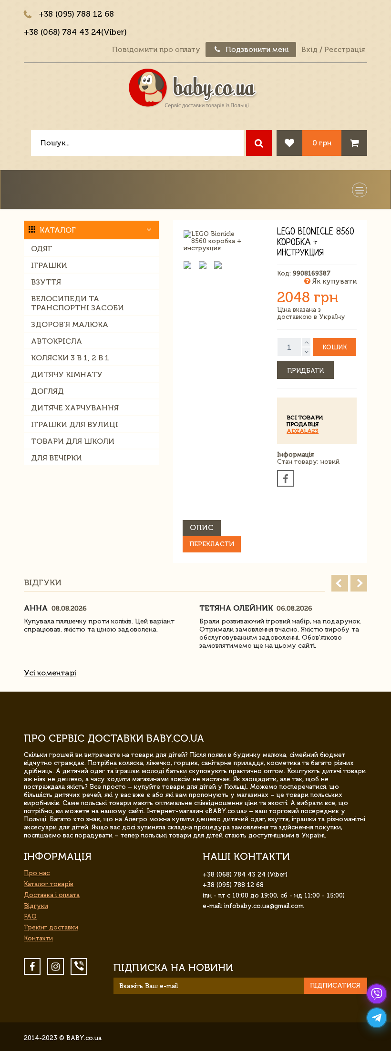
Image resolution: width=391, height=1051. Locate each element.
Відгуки (36, 905)
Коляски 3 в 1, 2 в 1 (70, 357)
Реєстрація (344, 49)
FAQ (30, 916)
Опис (202, 527)
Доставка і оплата (52, 894)
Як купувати (333, 281)
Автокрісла (56, 341)
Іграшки (49, 265)
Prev (339, 583)
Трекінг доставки (51, 927)
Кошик (334, 347)
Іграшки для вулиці (74, 424)
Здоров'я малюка (69, 324)
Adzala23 (303, 431)
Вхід (309, 49)
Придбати (305, 370)
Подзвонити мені (256, 49)
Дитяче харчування (75, 407)
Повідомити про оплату (156, 49)
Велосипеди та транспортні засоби (77, 303)
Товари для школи (72, 441)
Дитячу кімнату (67, 374)
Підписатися (335, 985)
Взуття (46, 281)
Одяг (41, 248)
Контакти (38, 938)
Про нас (37, 873)
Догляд (47, 391)
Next (358, 583)
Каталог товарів (48, 884)
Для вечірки (56, 457)
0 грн (321, 142)
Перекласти (211, 544)
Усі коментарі (50, 672)
